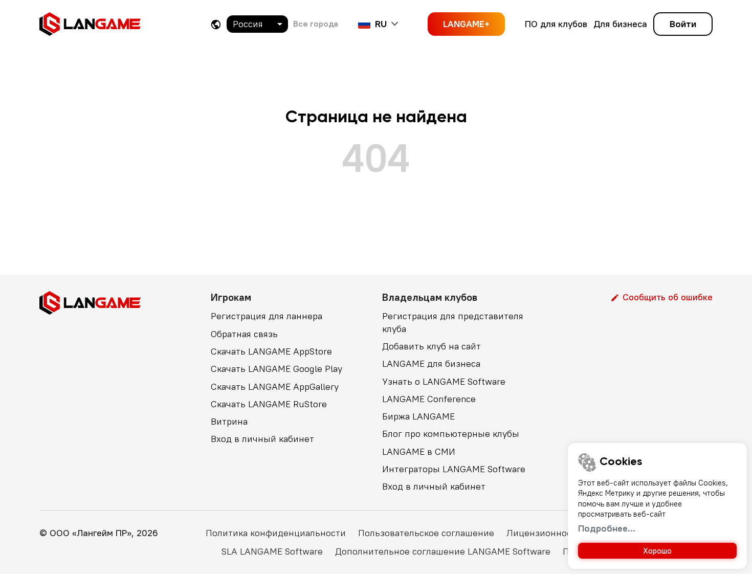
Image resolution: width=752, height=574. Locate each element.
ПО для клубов (556, 24)
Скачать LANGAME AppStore (271, 351)
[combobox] (257, 24)
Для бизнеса (620, 24)
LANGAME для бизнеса (431, 363)
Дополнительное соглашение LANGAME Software (442, 551)
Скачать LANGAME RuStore (269, 404)
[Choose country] (216, 24)
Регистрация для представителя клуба (452, 322)
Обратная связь (244, 334)
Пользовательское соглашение (426, 533)
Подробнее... (606, 528)
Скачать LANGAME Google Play (276, 368)
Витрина (229, 421)
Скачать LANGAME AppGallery (275, 386)
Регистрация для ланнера (266, 316)
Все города (315, 23)
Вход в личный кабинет (262, 439)
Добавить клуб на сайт (431, 346)
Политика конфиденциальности (276, 533)
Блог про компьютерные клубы (450, 433)
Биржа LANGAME (418, 416)
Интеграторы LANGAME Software (453, 469)
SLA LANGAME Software (272, 551)
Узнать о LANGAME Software (443, 381)
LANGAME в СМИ (418, 451)
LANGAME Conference (429, 399)
